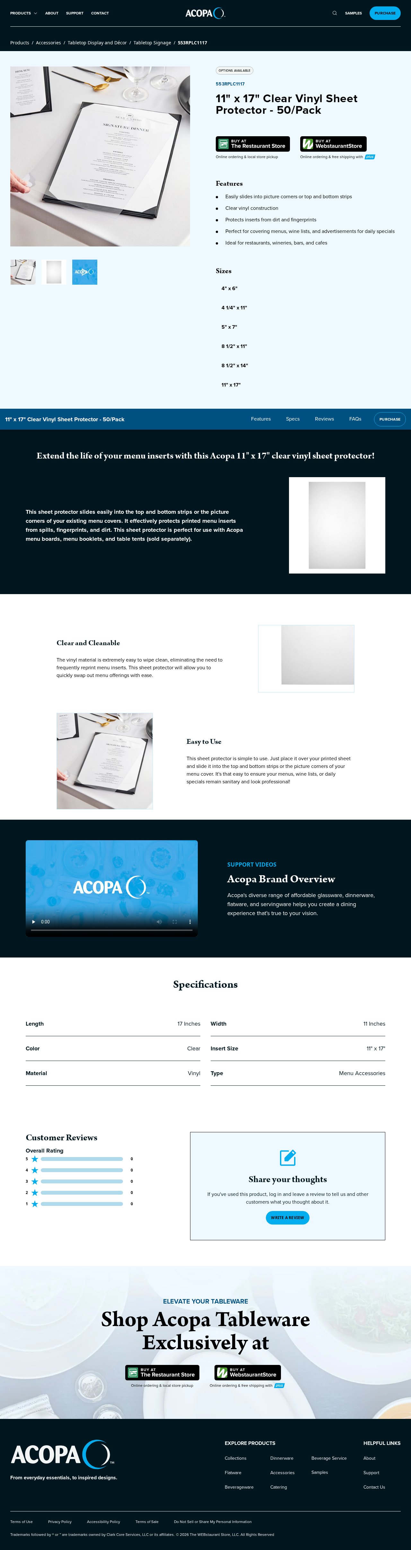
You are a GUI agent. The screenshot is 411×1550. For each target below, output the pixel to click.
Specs (293, 419)
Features (261, 419)
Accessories (48, 43)
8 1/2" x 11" (234, 346)
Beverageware (239, 1487)
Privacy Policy (60, 1521)
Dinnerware (281, 1458)
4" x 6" (230, 288)
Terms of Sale (147, 1521)
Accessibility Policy (103, 1521)
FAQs (355, 419)
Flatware (233, 1472)
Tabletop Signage (152, 43)
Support (74, 13)
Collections (236, 1458)
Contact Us (374, 1487)
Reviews (324, 419)
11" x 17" (231, 384)
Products (19, 43)
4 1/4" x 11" (234, 307)
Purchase (385, 13)
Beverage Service (329, 1458)
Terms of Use (21, 1521)
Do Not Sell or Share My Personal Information (213, 1521)
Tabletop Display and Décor (97, 43)
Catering (278, 1487)
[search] (334, 13)
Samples (353, 13)
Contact (100, 13)
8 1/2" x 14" (235, 365)
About (51, 13)
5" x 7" (229, 327)
